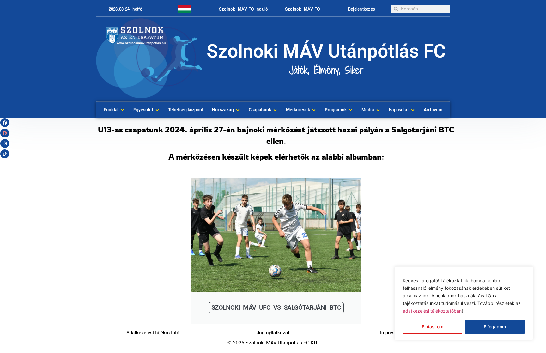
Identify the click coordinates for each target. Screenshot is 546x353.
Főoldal (111, 109)
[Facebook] (4, 122)
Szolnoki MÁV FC (302, 8)
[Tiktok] (4, 153)
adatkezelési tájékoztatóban (432, 310)
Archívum (433, 109)
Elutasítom (432, 326)
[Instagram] (4, 143)
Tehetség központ (185, 109)
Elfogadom (495, 326)
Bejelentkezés (361, 8)
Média (367, 109)
